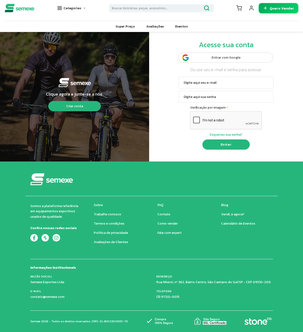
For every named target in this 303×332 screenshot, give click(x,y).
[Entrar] (251, 8)
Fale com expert (169, 232)
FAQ (160, 205)
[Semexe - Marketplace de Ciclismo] (19, 8)
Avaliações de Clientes (111, 242)
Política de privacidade (111, 232)
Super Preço (125, 26)
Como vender (167, 223)
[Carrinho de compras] (239, 8)
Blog (224, 205)
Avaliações (155, 26)
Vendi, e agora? (232, 214)
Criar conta (74, 106)
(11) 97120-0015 (167, 296)
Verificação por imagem (208, 107)
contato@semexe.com (47, 296)
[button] (72, 8)
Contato (163, 214)
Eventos (181, 26)
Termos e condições (109, 223)
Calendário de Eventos (238, 223)
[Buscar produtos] (207, 8)
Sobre (98, 205)
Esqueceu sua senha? (226, 134)
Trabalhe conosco (107, 214)
